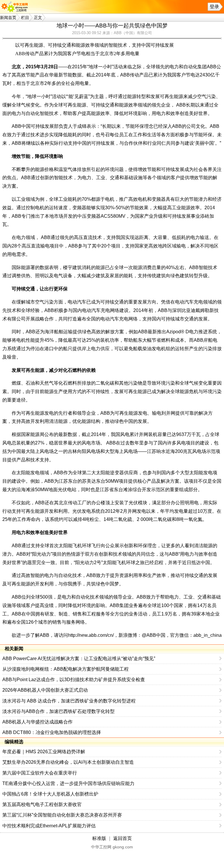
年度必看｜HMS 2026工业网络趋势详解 (43, 751)
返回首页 (122, 838)
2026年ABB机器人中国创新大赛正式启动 (45, 690)
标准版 (99, 838)
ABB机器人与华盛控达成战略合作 (37, 721)
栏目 (25, 17)
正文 (38, 17)
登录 (214, 6)
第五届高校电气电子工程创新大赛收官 (42, 804)
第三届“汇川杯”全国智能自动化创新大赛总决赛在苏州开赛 (62, 814)
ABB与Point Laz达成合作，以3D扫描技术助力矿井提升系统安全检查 (73, 679)
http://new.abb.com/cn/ (91, 635)
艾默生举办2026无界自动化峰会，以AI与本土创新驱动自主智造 (68, 762)
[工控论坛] (15, 6)
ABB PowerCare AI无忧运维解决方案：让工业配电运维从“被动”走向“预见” (78, 658)
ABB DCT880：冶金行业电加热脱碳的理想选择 (51, 732)
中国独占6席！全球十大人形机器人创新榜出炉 (50, 793)
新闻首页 (8, 17)
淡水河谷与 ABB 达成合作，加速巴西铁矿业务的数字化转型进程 (69, 700)
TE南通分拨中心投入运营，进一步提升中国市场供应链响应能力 (68, 783)
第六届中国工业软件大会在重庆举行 (39, 772)
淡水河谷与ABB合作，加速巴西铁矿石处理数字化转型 (58, 711)
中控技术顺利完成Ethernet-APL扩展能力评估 (49, 825)
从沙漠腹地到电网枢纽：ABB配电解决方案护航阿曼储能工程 (65, 669)
